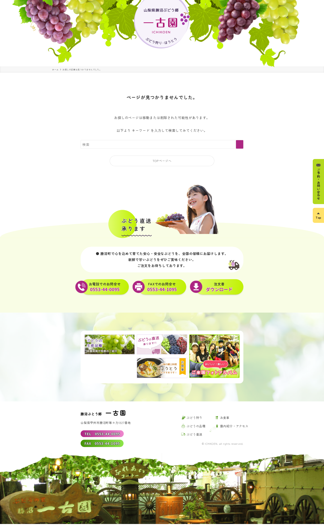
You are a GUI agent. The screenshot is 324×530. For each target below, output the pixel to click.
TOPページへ (162, 160)
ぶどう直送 (194, 434)
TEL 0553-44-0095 (102, 433)
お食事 (225, 417)
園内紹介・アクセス (234, 426)
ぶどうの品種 (196, 426)
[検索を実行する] (239, 144)
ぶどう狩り (194, 417)
